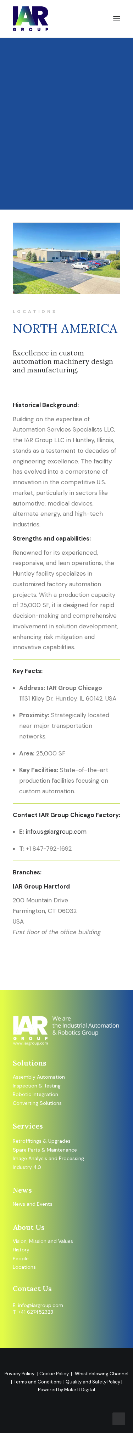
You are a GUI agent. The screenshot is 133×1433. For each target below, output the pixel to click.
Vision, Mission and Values (43, 1241)
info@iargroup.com (40, 1305)
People (21, 1258)
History (21, 1249)
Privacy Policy (19, 1374)
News (19, 1204)
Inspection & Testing (37, 1086)
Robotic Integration (35, 1094)
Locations (24, 1267)
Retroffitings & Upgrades (42, 1141)
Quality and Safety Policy (93, 1382)
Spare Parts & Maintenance (45, 1150)
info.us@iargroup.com (56, 831)
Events (44, 1204)
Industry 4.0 (27, 1167)
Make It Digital (79, 1390)
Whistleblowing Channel (101, 1374)
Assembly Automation (39, 1077)
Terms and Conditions (38, 1382)
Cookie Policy (55, 1374)
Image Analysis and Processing (48, 1158)
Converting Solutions (37, 1103)
